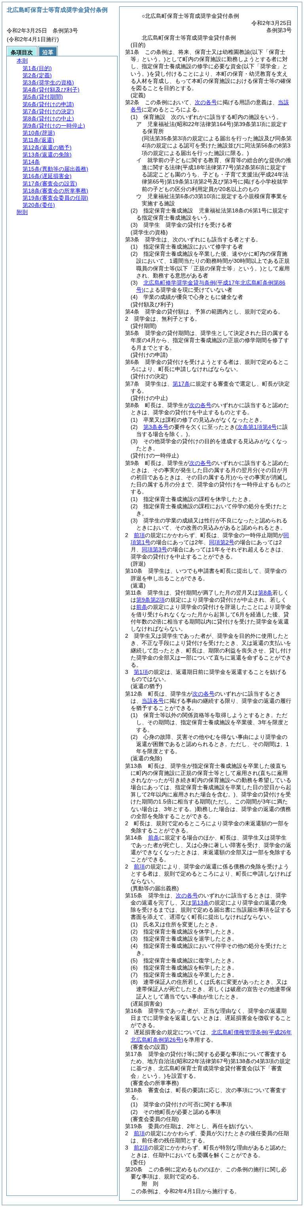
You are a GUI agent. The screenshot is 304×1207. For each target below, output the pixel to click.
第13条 (200, 902)
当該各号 (153, 701)
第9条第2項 (150, 600)
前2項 (141, 1147)
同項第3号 (154, 549)
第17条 (181, 384)
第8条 (265, 592)
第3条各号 (156, 427)
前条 (141, 607)
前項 (139, 535)
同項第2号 (221, 542)
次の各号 (206, 102)
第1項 (141, 672)
